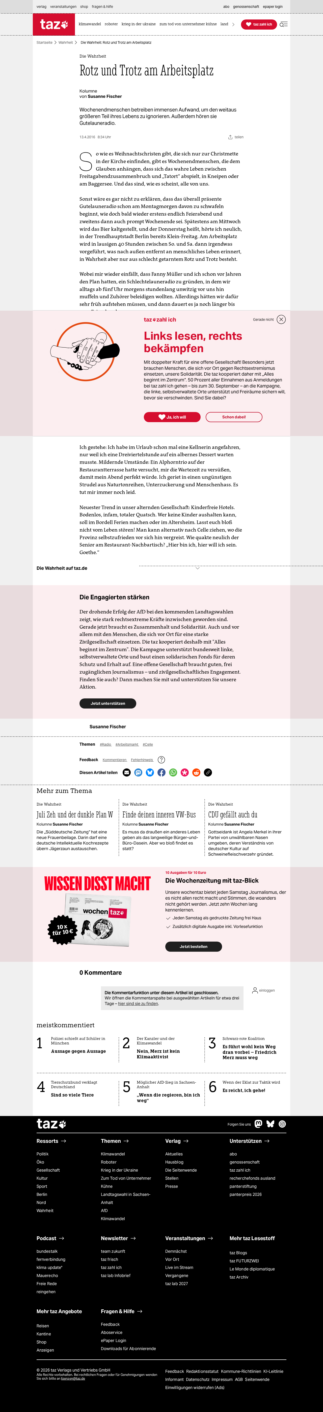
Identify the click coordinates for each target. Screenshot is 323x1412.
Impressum (223, 1379)
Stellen (171, 1178)
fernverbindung (51, 1259)
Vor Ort (172, 1259)
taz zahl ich (240, 1170)
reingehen (46, 1291)
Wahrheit (66, 42)
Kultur (42, 1178)
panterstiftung (243, 1186)
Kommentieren (115, 760)
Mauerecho (47, 1275)
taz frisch (109, 1259)
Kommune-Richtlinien (241, 1371)
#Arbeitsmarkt (127, 744)
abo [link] (226, 6)
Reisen (43, 1326)
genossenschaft (245, 1162)
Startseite (44, 42)
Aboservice (111, 1332)
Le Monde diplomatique (252, 1269)
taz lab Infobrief (115, 1275)
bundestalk (47, 1251)
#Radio (106, 744)
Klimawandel (113, 1154)
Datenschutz (198, 1379)
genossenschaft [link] (246, 6)
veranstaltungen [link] (63, 6)
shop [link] (84, 6)
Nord (41, 1202)
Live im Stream (179, 1267)
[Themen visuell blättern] (233, 24)
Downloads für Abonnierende (128, 1348)
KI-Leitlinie (273, 1371)
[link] (91, 24)
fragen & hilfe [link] (102, 6)
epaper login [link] (273, 6)
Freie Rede (47, 1283)
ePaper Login (113, 1340)
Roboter (109, 1162)
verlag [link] (41, 6)
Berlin (42, 1194)
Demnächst (176, 1251)
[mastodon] (259, 1126)
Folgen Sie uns (239, 1124)
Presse (171, 1186)
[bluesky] (270, 1126)
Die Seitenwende (181, 1170)
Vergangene (176, 1275)
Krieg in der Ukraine (119, 1170)
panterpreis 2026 (246, 1194)
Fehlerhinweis (142, 760)
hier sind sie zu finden (138, 1003)
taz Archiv (239, 1277)
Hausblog (174, 1162)
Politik (42, 1154)
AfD (104, 1210)
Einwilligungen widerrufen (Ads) (194, 1387)
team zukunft (113, 1251)
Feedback (110, 1324)
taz (52, 1124)
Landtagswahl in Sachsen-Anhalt (125, 1198)
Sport (42, 1186)
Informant (175, 1379)
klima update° (49, 1267)
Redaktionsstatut (203, 1371)
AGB (239, 1379)
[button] (284, 24)
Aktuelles (174, 1154)
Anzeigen (45, 1350)
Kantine (44, 1334)
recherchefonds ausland (252, 1178)
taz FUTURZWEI (244, 1261)
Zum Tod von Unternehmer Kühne (126, 1182)
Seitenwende (257, 1379)
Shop (41, 1342)
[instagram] (282, 1126)
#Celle (148, 744)
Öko (40, 1162)
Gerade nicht (263, 319)
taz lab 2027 (176, 1283)
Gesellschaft (48, 1170)
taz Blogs (238, 1253)
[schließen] (281, 319)
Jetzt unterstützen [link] (108, 703)
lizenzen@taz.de (73, 1378)
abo (233, 1154)
